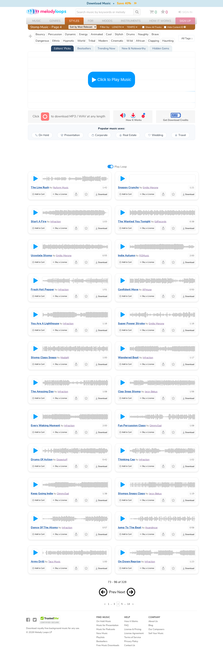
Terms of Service (132, 637)
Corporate (101, 135)
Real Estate (129, 135)
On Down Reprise (129, 561)
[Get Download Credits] (175, 116)
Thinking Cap (126, 459)
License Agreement (134, 633)
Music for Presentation (107, 625)
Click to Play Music (113, 79)
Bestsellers (101, 641)
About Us (153, 621)
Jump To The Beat (129, 527)
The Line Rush (40, 187)
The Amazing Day (42, 391)
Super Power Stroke (131, 323)
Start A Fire (38, 221)
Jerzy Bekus (151, 391)
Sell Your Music (155, 633)
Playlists (100, 637)
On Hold (44, 135)
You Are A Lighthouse (45, 323)
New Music (101, 633)
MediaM (64, 357)
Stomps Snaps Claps (131, 493)
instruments (131, 21)
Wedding (157, 135)
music (36, 21)
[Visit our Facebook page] (28, 620)
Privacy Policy (131, 641)
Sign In (187, 12)
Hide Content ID (175, 27)
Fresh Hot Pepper (42, 289)
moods (107, 21)
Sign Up (185, 21)
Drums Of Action (41, 459)
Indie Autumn (126, 255)
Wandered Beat (128, 357)
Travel (182, 135)
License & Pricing (132, 629)
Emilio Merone (150, 187)
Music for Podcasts (105, 629)
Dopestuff (61, 459)
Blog (150, 625)
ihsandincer (151, 527)
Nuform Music (60, 187)
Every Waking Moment (45, 425)
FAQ (126, 625)
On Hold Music (103, 621)
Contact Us (129, 645)
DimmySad (156, 425)
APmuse (147, 289)
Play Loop (120, 167)
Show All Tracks (153, 27)
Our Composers (156, 629)
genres (54, 21)
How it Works (160, 21)
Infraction (55, 221)
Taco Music (54, 561)
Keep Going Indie (42, 493)
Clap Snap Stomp (129, 391)
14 (128, 603)
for (90, 21)
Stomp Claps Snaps (43, 357)
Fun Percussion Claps (132, 425)
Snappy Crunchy (128, 187)
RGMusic (144, 255)
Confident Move (128, 289)
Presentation (72, 135)
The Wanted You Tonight (134, 221)
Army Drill (37, 561)
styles (74, 21)
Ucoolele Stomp (41, 255)
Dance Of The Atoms (44, 527)
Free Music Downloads (107, 645)
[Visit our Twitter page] (35, 620)
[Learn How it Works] (132, 116)
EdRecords (160, 221)
